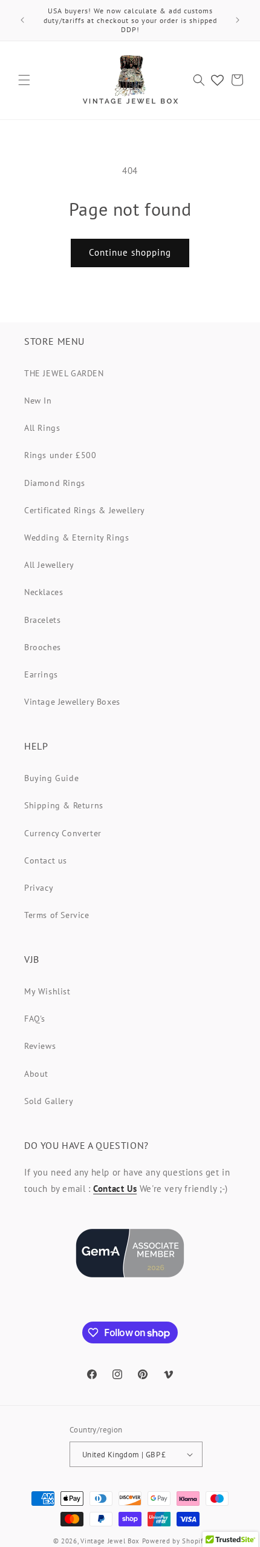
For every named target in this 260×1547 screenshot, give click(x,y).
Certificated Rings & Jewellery (84, 510)
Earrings (41, 674)
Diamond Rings (54, 482)
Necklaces (43, 592)
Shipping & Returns (63, 805)
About (36, 1073)
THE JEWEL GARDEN (64, 373)
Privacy (38, 887)
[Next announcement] (237, 20)
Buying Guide (51, 778)
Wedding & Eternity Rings (76, 537)
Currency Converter (63, 833)
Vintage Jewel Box (110, 1541)
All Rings (42, 427)
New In (38, 400)
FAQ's (34, 1018)
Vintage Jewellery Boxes (72, 701)
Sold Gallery (48, 1101)
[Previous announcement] (22, 20)
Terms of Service (56, 915)
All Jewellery (49, 564)
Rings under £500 (60, 455)
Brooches (42, 647)
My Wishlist (47, 991)
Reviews (40, 1045)
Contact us (45, 860)
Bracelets (42, 619)
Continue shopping (130, 252)
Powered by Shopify (174, 1541)
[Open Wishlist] (217, 80)
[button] (24, 80)
